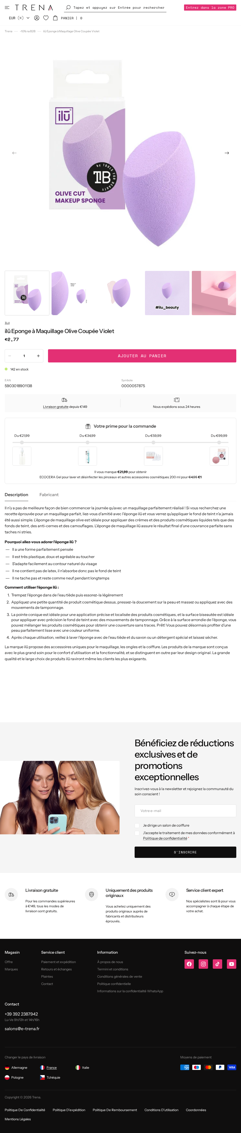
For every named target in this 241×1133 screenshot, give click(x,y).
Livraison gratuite (55, 407)
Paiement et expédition (58, 962)
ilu (7, 323)
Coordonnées (196, 1110)
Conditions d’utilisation (161, 1110)
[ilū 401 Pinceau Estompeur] (87, 456)
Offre (9, 962)
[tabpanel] (120, 583)
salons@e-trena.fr (22, 1028)
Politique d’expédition (69, 1110)
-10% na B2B (28, 31)
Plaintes (47, 976)
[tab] (16, 495)
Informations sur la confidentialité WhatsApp (130, 991)
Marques (11, 969)
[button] (7, 7)
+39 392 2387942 (21, 1014)
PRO (210, 7)
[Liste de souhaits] (46, 18)
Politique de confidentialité (165, 838)
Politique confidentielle (114, 984)
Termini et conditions (112, 969)
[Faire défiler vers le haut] (234, 1126)
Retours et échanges (56, 969)
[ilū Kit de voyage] (153, 456)
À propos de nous (110, 962)
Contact (47, 984)
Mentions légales (18, 1119)
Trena (8, 31)
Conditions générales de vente (119, 976)
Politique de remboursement (115, 1110)
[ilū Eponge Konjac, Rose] (219, 456)
